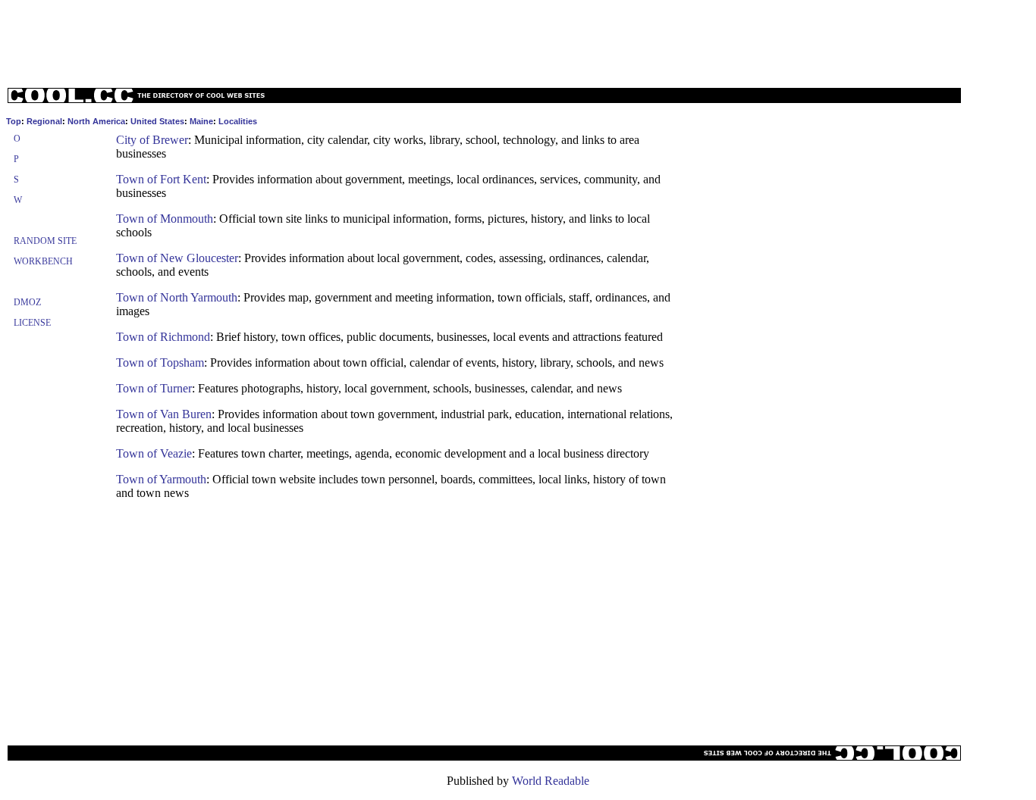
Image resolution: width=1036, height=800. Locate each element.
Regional (44, 121)
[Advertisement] (518, 40)
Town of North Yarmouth (176, 297)
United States (157, 121)
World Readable (550, 780)
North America (96, 121)
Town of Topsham (160, 362)
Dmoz (27, 302)
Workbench (43, 261)
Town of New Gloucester (177, 258)
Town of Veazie (154, 453)
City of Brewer (152, 139)
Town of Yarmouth (161, 479)
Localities (237, 121)
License (32, 322)
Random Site (45, 241)
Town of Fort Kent (161, 179)
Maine (201, 121)
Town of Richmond (163, 336)
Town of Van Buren (164, 414)
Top (13, 121)
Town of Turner (154, 388)
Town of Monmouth (164, 218)
